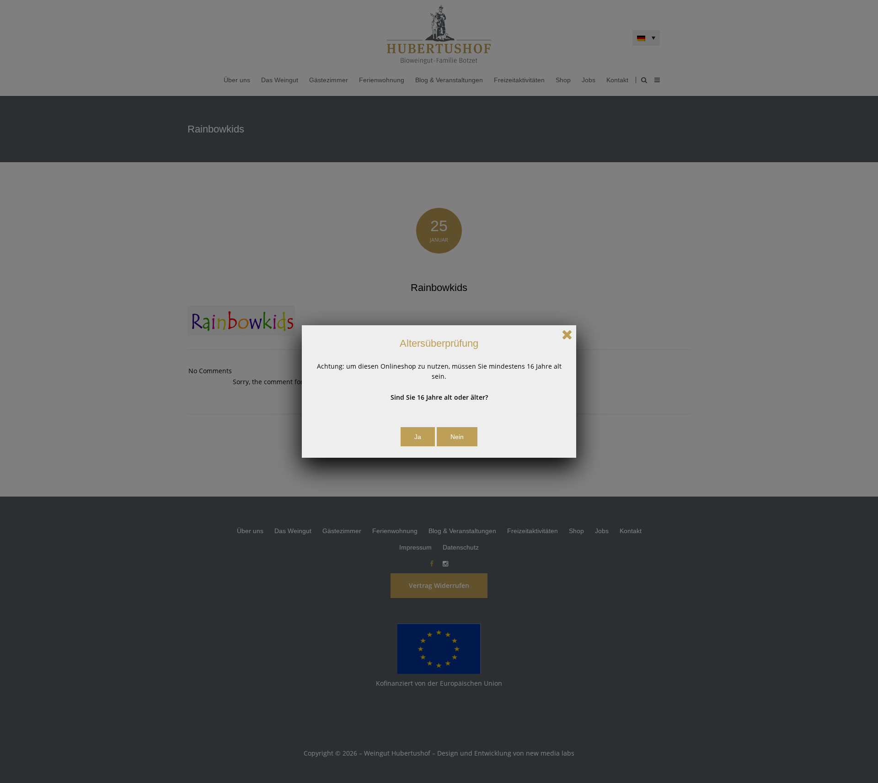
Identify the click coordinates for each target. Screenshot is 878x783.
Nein (457, 436)
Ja (417, 436)
